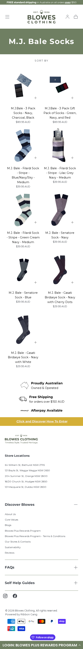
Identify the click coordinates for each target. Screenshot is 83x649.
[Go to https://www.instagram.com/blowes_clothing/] (7, 597)
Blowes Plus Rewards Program (23, 529)
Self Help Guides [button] (20, 582)
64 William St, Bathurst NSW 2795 (25, 464)
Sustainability (13, 546)
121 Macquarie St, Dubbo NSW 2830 (25, 486)
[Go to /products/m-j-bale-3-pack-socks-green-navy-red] (60, 85)
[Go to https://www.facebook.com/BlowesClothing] (16, 597)
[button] (7, 16)
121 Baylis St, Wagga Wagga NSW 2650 (27, 469)
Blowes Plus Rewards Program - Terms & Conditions (35, 535)
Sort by (41, 60)
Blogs (8, 524)
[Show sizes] (35, 98)
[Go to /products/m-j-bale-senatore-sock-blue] (23, 270)
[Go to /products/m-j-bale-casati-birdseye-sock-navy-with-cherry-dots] (60, 270)
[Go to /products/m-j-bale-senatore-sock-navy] (60, 210)
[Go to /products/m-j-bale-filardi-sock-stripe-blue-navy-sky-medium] (23, 145)
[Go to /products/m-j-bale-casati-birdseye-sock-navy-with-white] (23, 330)
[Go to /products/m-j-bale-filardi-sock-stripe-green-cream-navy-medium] (23, 210)
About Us (10, 513)
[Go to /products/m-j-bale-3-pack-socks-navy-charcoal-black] (23, 85)
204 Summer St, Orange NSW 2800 (26, 475)
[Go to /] (42, 17)
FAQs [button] (9, 566)
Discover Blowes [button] (19, 504)
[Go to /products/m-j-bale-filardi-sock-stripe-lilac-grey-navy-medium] (60, 145)
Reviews (9, 551)
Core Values (11, 518)
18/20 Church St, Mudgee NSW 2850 (26, 480)
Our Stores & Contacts (18, 540)
